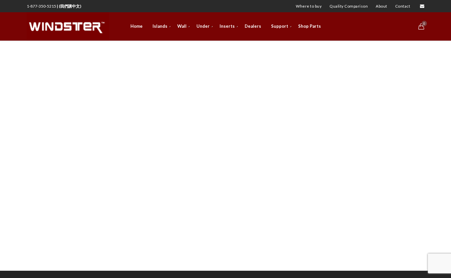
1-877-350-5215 (54, 6)
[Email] (422, 6)
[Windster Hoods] (68, 26)
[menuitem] (309, 6)
